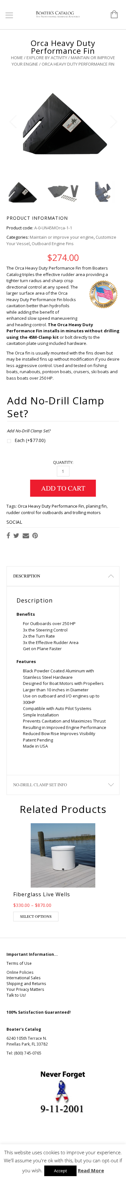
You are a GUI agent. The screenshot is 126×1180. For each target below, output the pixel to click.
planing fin (96, 506)
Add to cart (63, 488)
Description (26, 576)
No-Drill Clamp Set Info (40, 785)
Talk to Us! (16, 995)
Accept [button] (60, 1171)
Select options (36, 916)
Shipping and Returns (26, 983)
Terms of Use (19, 963)
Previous (12, 122)
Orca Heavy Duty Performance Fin (51, 506)
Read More (91, 1170)
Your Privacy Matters (25, 989)
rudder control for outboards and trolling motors (53, 512)
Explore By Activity (46, 57)
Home (17, 57)
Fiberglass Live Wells (41, 894)
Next (113, 122)
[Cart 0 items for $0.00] (111, 14)
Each (30, 440)
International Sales (23, 978)
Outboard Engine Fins (53, 243)
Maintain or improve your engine (62, 237)
